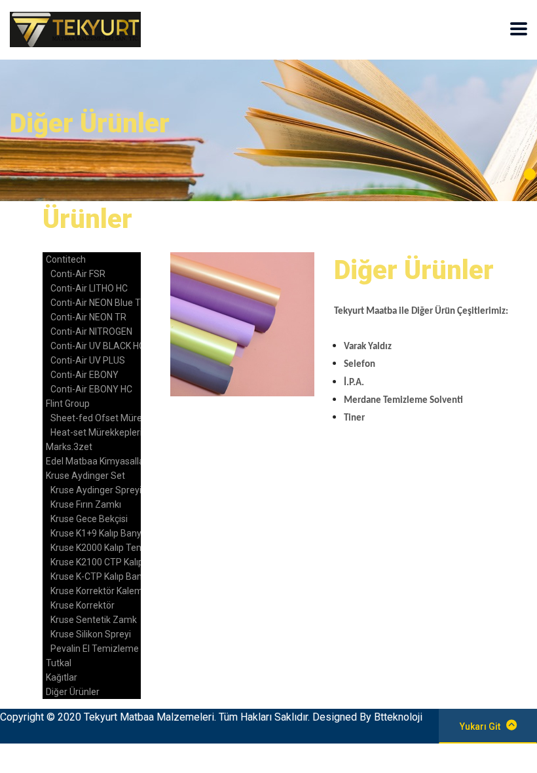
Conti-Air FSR (77, 274)
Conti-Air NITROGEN (91, 331)
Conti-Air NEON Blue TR (98, 302)
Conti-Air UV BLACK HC (97, 346)
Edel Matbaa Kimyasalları (97, 461)
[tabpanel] (268, 130)
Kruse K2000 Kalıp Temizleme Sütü (122, 547)
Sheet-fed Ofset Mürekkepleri (112, 418)
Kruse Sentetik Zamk (93, 619)
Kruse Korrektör (82, 605)
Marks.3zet (69, 447)
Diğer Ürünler (73, 692)
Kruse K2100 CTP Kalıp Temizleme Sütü (132, 562)
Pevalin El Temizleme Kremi (107, 648)
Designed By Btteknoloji (367, 717)
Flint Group (68, 403)
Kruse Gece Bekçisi (89, 519)
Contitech (66, 259)
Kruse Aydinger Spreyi (95, 490)
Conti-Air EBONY (84, 374)
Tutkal (58, 663)
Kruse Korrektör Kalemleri (102, 591)
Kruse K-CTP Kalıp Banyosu (106, 576)
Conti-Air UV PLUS (87, 360)
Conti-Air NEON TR (88, 317)
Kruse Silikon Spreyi (90, 634)
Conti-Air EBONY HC (91, 389)
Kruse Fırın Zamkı (85, 504)
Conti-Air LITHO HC (89, 288)
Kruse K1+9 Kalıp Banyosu (103, 533)
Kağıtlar (61, 677)
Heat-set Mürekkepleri (96, 432)
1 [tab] (530, 174)
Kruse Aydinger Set (85, 475)
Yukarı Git (480, 726)
